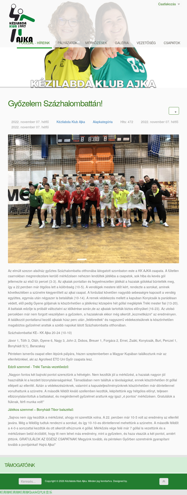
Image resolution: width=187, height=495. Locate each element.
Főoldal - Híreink (34, 42)
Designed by (120, 481)
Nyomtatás (158, 119)
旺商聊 (5, 492)
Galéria (122, 42)
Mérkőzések (96, 42)
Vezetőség (146, 42)
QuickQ (34, 492)
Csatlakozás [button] (168, 4)
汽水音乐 (45, 492)
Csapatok (172, 42)
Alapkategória (103, 121)
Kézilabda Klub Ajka (71, 121)
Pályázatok (67, 42)
